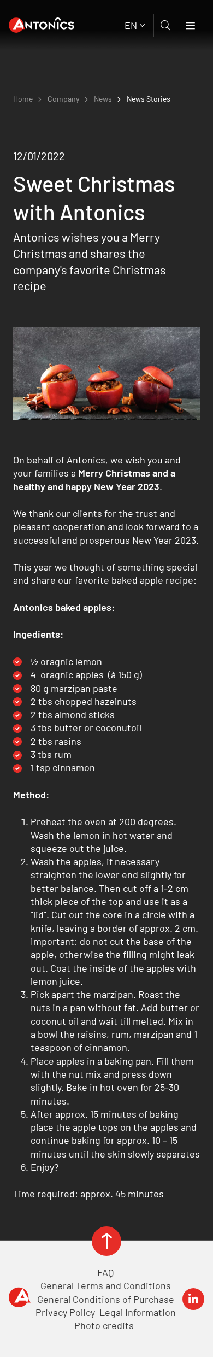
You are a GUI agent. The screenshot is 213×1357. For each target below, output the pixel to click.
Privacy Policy (65, 1312)
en (131, 25)
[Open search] (166, 25)
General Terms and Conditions (105, 1285)
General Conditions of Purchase (105, 1299)
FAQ (105, 1272)
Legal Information (137, 1312)
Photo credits (104, 1325)
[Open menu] (191, 25)
